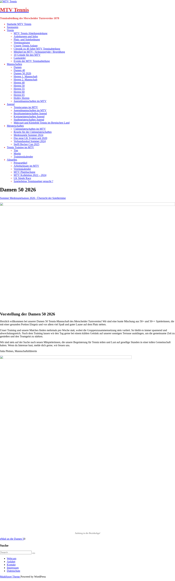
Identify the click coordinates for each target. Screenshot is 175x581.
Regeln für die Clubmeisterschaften (33, 131)
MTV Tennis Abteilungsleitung (30, 33)
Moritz (17, 153)
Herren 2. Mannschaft (25, 79)
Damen (18, 67)
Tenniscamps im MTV (26, 107)
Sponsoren (12, 27)
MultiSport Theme (10, 576)
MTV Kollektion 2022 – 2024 (30, 175)
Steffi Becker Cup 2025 (26, 144)
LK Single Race (22, 178)
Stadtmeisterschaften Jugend (29, 119)
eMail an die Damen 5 (12, 538)
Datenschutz (13, 570)
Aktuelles (12, 159)
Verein (10, 30)
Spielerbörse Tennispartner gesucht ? (33, 181)
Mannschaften (14, 64)
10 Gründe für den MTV (27, 54)
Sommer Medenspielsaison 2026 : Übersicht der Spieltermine (33, 198)
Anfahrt (11, 561)
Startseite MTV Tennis (19, 24)
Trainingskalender (23, 156)
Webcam (11, 558)
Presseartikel (20, 162)
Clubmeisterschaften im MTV (30, 128)
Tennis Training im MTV (20, 147)
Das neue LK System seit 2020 (30, 138)
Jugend (11, 104)
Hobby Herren (21, 98)
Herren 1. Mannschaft (25, 76)
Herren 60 (19, 91)
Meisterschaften (15, 125)
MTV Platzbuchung (24, 172)
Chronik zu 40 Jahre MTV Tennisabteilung (37, 48)
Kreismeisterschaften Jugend (29, 116)
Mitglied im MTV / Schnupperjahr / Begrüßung (39, 51)
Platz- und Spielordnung (27, 39)
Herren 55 (19, 88)
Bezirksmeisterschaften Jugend (30, 113)
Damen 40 (19, 70)
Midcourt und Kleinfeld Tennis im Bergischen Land (42, 122)
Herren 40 (19, 82)
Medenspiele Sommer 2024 (28, 135)
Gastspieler (20, 58)
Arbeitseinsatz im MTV (26, 165)
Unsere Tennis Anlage (26, 45)
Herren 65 (19, 94)
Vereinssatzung (22, 42)
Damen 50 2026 (22, 73)
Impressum (13, 567)
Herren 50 (19, 85)
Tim (16, 150)
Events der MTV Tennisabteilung (32, 61)
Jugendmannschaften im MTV (30, 101)
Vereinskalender (22, 168)
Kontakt (11, 564)
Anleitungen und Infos (26, 36)
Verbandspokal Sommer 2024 (30, 141)
